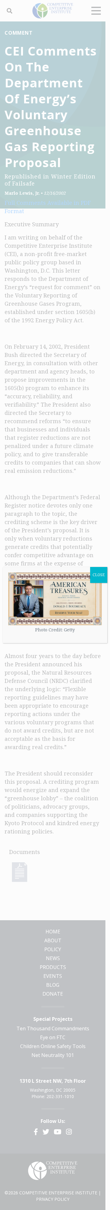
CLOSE (99, 574)
